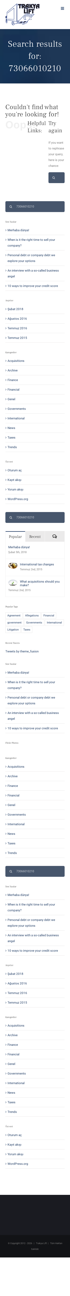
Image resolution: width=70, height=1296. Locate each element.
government (14, 622)
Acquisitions (16, 361)
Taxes (11, 437)
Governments (17, 409)
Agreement (13, 615)
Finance (13, 380)
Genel (11, 399)
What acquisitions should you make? (40, 583)
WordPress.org (18, 499)
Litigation (13, 629)
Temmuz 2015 (17, 338)
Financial (13, 389)
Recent (35, 536)
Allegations (32, 615)
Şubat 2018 (15, 309)
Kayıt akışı (14, 480)
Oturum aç (15, 470)
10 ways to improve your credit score (33, 286)
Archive (13, 370)
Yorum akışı (15, 489)
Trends (12, 447)
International (16, 418)
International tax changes (37, 564)
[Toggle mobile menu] (63, 8)
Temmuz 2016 (17, 328)
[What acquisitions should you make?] (13, 582)
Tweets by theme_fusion (22, 651)
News (11, 428)
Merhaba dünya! (18, 230)
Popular (15, 536)
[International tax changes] (13, 565)
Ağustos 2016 (17, 318)
